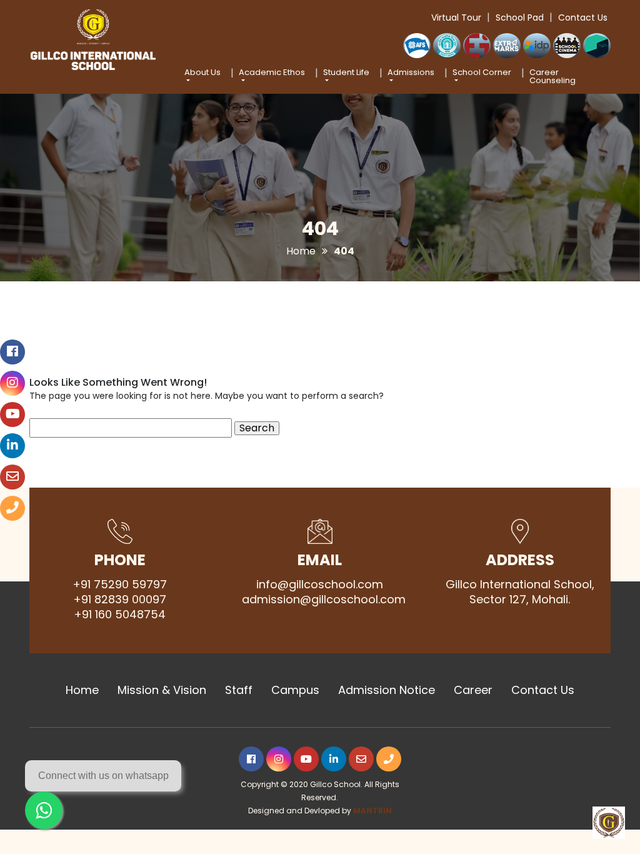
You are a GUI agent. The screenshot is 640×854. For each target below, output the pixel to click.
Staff (238, 690)
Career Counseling (552, 76)
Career (473, 690)
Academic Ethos (272, 73)
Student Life (346, 73)
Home (301, 251)
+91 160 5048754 (120, 614)
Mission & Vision (162, 690)
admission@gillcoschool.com (320, 599)
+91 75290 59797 (119, 584)
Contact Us (583, 17)
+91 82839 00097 (119, 599)
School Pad (520, 17)
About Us (202, 73)
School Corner (481, 73)
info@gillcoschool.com (319, 584)
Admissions (411, 73)
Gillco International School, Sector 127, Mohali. (520, 592)
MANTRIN (372, 810)
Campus (295, 690)
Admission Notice (386, 690)
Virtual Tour (456, 17)
